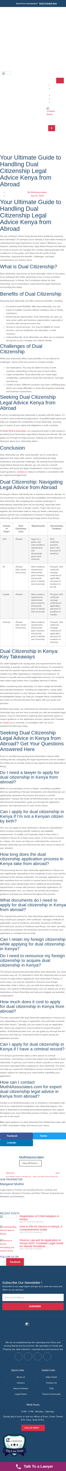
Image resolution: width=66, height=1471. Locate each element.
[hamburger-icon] (60, 80)
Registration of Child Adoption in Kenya (39, 1218)
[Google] (20, 1207)
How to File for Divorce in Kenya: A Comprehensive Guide (41, 1228)
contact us (7, 722)
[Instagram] (29, 1207)
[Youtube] (47, 1356)
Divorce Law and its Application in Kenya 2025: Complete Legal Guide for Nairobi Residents (41, 1243)
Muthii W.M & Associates (14, 431)
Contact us (22, 472)
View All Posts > (30, 1163)
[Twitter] (12, 1207)
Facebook (15, 1262)
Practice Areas (57, 90)
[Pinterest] (37, 1207)
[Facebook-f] (4, 1207)
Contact (58, 102)
